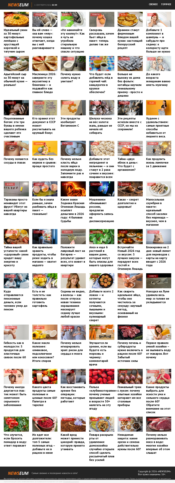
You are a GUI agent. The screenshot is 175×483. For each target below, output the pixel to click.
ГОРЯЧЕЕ (166, 4)
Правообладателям (71, 481)
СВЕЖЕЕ (153, 4)
